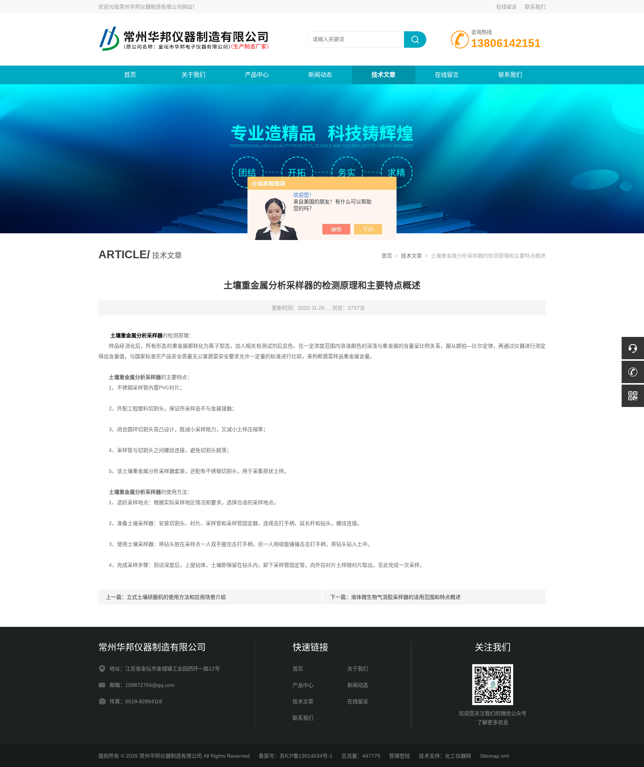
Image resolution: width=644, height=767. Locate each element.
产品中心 (257, 75)
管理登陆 (399, 756)
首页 (130, 75)
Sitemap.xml (494, 756)
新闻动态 (320, 75)
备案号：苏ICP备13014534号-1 (295, 756)
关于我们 (193, 75)
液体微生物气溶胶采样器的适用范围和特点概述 (406, 597)
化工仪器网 (458, 756)
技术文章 (383, 75)
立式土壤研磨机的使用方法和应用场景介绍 (176, 597)
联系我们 (535, 7)
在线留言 (506, 7)
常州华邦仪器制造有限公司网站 (155, 7)
